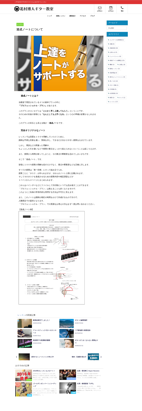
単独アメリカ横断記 (117, 60)
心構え (122, 64)
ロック (122, 97)
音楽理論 (113, 72)
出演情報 (114, 93)
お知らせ (113, 52)
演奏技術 (114, 48)
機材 (112, 64)
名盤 (112, 44)
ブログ (92, 16)
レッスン (20, 24)
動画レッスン (115, 68)
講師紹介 (72, 16)
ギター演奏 (114, 85)
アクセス (83, 16)
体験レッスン (60, 16)
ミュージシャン (115, 56)
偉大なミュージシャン (117, 77)
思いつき (114, 81)
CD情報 (113, 89)
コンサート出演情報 (117, 40)
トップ (49, 16)
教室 (112, 97)
